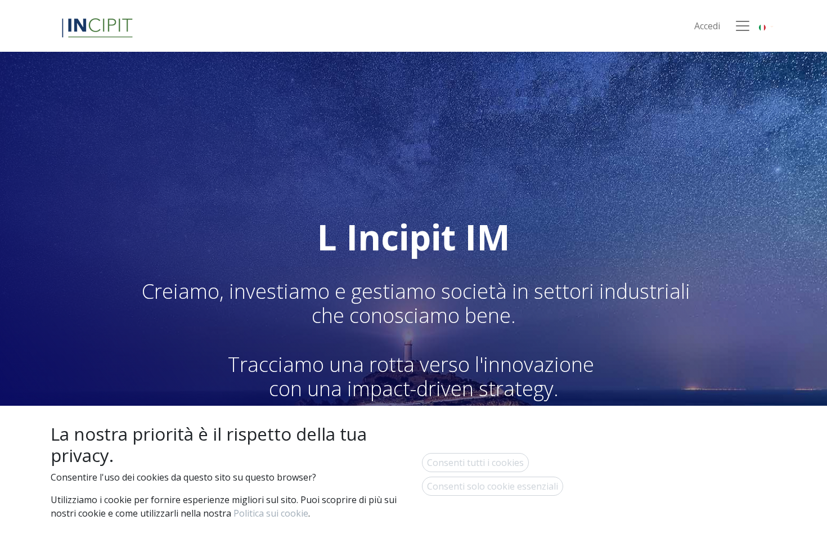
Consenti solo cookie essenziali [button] (492, 486)
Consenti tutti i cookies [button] (475, 462)
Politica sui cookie (270, 513)
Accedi (707, 26)
